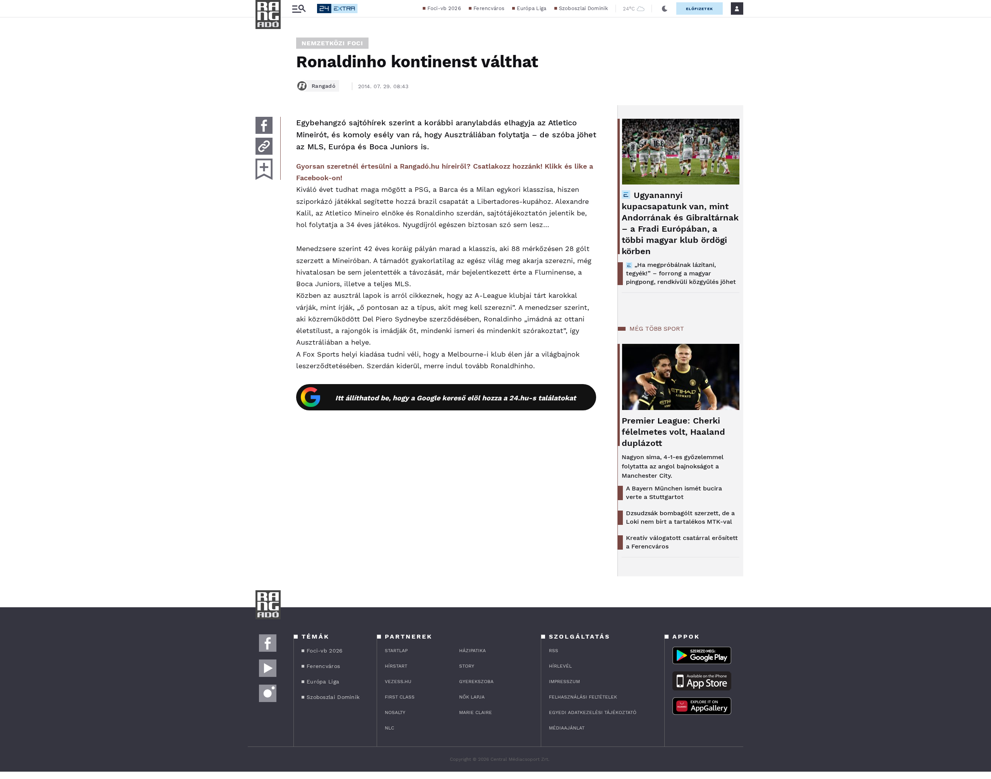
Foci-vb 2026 (444, 8)
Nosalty (395, 712)
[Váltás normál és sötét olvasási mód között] (664, 8)
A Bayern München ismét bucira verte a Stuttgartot (674, 493)
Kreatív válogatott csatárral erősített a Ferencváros (682, 542)
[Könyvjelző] (264, 169)
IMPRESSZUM (564, 681)
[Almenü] (298, 8)
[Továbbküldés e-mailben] (264, 146)
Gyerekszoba (476, 681)
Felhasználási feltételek (583, 697)
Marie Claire (475, 712)
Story (466, 666)
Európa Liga (531, 8)
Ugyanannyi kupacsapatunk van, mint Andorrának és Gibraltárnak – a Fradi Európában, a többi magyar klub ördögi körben (680, 223)
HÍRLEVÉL (560, 666)
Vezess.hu (398, 681)
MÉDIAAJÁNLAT (567, 728)
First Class (400, 697)
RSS (553, 650)
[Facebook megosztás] (264, 125)
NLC (389, 728)
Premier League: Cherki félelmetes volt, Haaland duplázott (673, 432)
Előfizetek (699, 9)
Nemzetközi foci (332, 43)
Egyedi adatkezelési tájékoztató (592, 712)
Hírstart (396, 666)
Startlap (396, 650)
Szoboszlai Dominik (583, 8)
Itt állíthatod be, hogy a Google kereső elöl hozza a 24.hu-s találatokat (455, 398)
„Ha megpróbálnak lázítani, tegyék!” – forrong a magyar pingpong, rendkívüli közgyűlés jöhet (681, 273)
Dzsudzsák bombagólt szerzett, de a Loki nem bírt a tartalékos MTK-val (680, 517)
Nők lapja (472, 697)
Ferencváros (488, 8)
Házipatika (472, 650)
